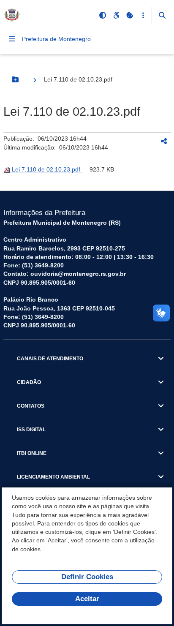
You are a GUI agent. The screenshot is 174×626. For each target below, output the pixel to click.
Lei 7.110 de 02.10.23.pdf (46, 169)
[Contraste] (102, 15)
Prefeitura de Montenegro (56, 38)
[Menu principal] (11, 38)
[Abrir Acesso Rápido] (143, 15)
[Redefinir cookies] (129, 15)
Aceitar (87, 599)
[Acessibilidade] (116, 15)
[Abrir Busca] (162, 15)
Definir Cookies (87, 577)
